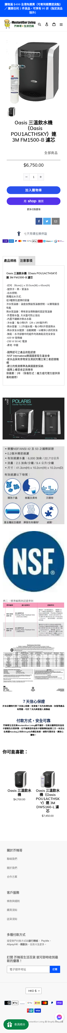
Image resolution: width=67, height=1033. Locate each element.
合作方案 (12, 876)
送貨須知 (12, 919)
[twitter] (47, 221)
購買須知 (12, 910)
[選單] (61, 24)
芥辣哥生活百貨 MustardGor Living (28, 1021)
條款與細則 (13, 901)
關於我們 (12, 867)
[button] (59, 1018)
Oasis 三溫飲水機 (19, 793)
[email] (56, 221)
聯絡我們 (12, 858)
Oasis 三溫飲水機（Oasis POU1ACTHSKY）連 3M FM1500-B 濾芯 (33, 131)
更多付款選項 (33, 209)
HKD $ (32, 990)
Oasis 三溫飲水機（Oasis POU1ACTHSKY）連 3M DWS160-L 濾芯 (48, 801)
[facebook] (39, 221)
